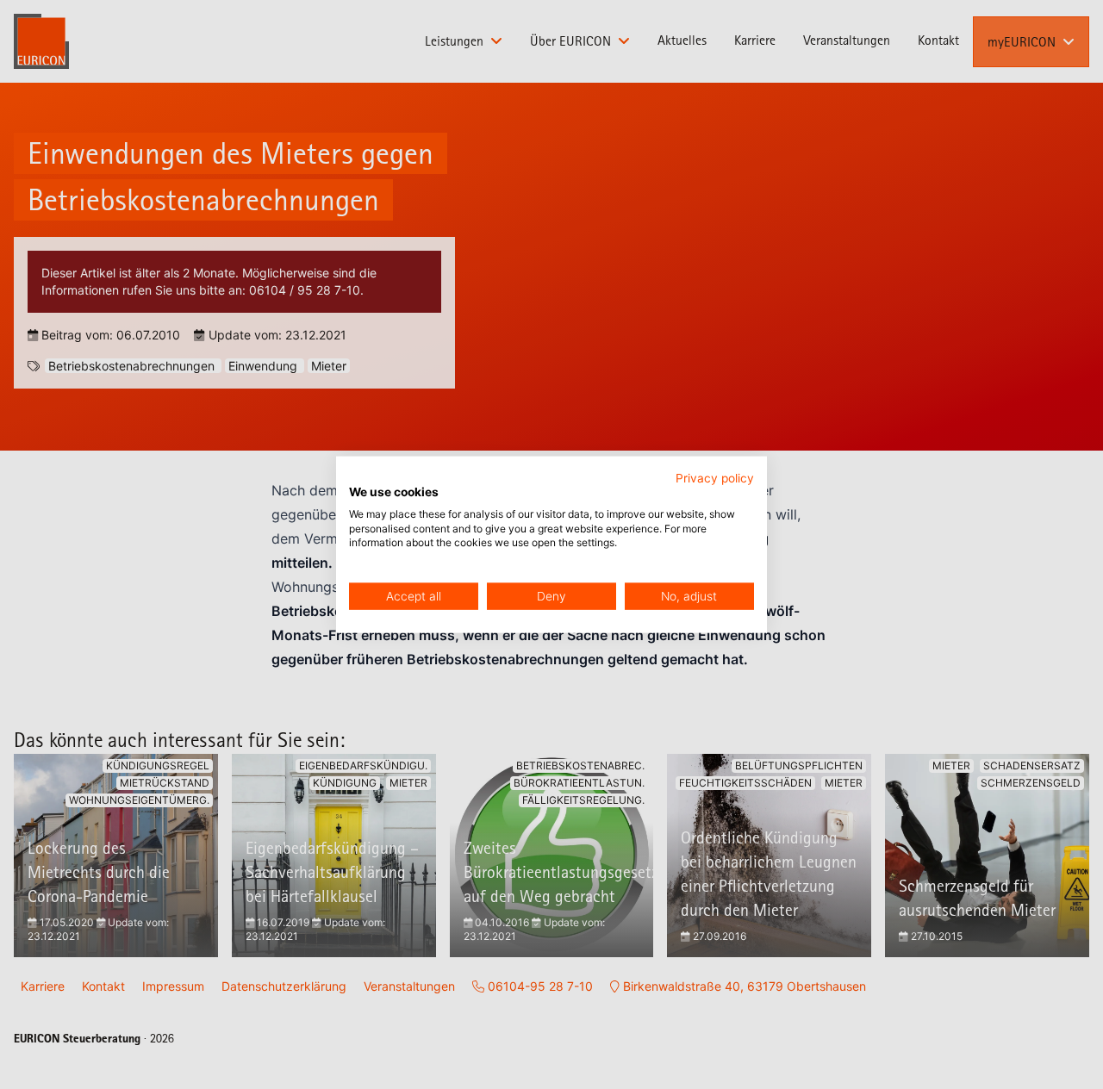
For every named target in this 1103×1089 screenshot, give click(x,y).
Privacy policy (715, 478)
